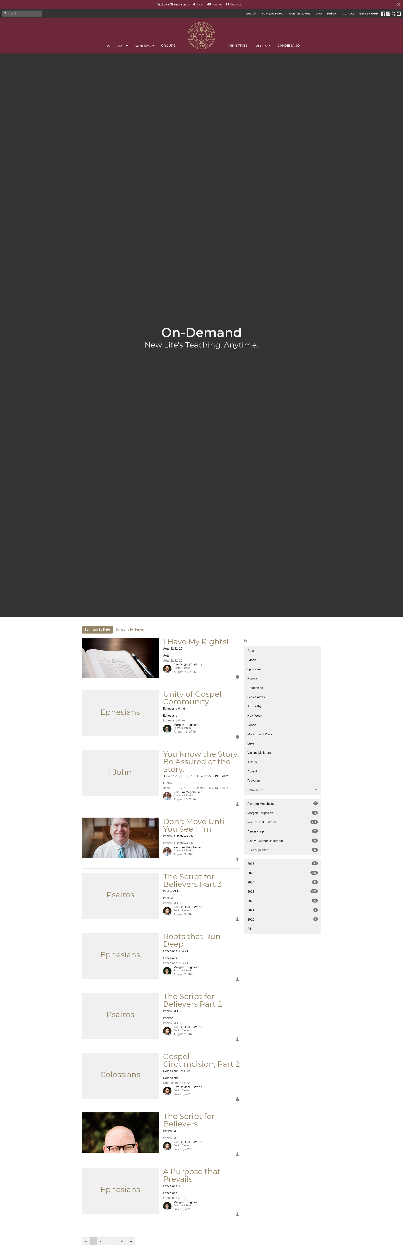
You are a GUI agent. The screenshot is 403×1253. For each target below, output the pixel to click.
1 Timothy (254, 706)
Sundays (143, 46)
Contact (348, 13)
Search (251, 13)
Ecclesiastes (256, 697)
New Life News (272, 13)
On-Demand (288, 45)
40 (122, 1241)
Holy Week (254, 715)
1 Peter (252, 762)
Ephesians (254, 669)
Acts (250, 651)
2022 (281, 901)
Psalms (252, 678)
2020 (281, 919)
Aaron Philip (281, 831)
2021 (281, 910)
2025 (281, 873)
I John (251, 660)
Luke (250, 743)
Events (260, 46)
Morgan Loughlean (281, 813)
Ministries (237, 45)
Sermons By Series (130, 629)
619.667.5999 (368, 13)
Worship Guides (299, 13)
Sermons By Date (97, 629)
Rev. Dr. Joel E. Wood (281, 822)
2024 (281, 882)
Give (319, 13)
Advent (252, 771)
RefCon (332, 13)
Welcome (115, 46)
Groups (168, 45)
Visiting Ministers (259, 753)
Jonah (251, 725)
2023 (281, 892)
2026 (281, 864)
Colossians (255, 688)
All (249, 929)
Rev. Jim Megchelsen (281, 804)
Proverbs (253, 781)
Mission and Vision (260, 734)
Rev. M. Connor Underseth (281, 841)
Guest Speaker (281, 850)
